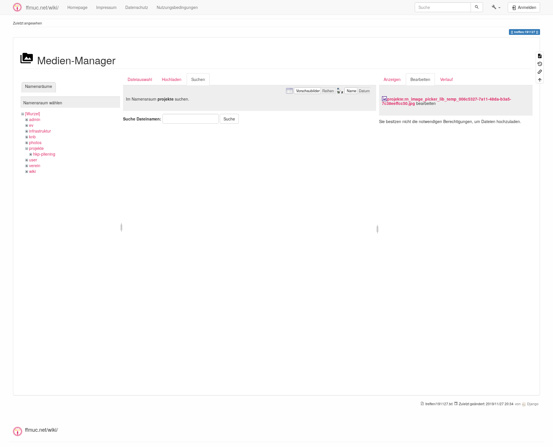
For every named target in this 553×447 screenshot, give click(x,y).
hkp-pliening (44, 154)
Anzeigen (392, 79)
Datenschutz (136, 7)
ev (31, 125)
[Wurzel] (32, 113)
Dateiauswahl (140, 79)
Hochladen (171, 79)
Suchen (198, 79)
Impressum (106, 7)
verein (34, 165)
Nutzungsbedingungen (177, 7)
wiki (32, 171)
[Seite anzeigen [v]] (539, 55)
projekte (36, 148)
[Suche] (477, 7)
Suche (229, 119)
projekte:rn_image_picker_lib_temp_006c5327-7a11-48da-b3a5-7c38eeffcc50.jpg (446, 101)
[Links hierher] (539, 71)
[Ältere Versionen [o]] (539, 63)
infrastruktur (40, 131)
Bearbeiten (420, 79)
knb (32, 136)
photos (35, 142)
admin (34, 119)
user (33, 160)
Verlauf (446, 79)
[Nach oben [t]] (539, 79)
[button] (496, 7)
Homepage (77, 7)
